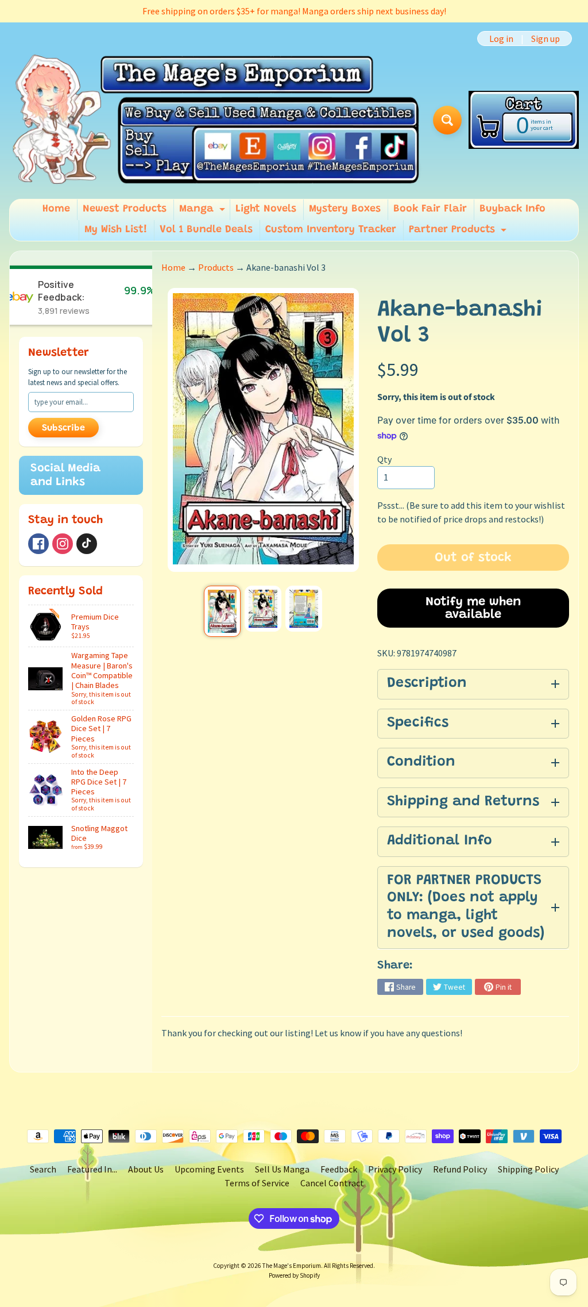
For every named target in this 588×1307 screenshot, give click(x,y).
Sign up (545, 38)
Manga (203, 212)
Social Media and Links (65, 475)
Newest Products (125, 209)
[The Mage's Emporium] (216, 120)
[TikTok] (86, 543)
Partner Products (459, 233)
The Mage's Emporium (291, 1266)
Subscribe (63, 428)
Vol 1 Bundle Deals (206, 230)
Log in (501, 38)
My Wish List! (115, 230)
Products (216, 267)
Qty (384, 459)
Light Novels (265, 209)
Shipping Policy (528, 1169)
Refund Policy (460, 1169)
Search (43, 1169)
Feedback (338, 1169)
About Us (146, 1169)
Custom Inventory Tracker (330, 230)
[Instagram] (62, 543)
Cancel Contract (332, 1183)
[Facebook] (38, 543)
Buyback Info (512, 209)
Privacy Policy (395, 1169)
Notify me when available (473, 608)
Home (56, 209)
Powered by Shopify (294, 1275)
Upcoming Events (209, 1169)
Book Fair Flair (430, 209)
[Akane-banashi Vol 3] (222, 611)
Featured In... (92, 1169)
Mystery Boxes (345, 209)
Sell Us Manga (282, 1169)
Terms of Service (257, 1183)
